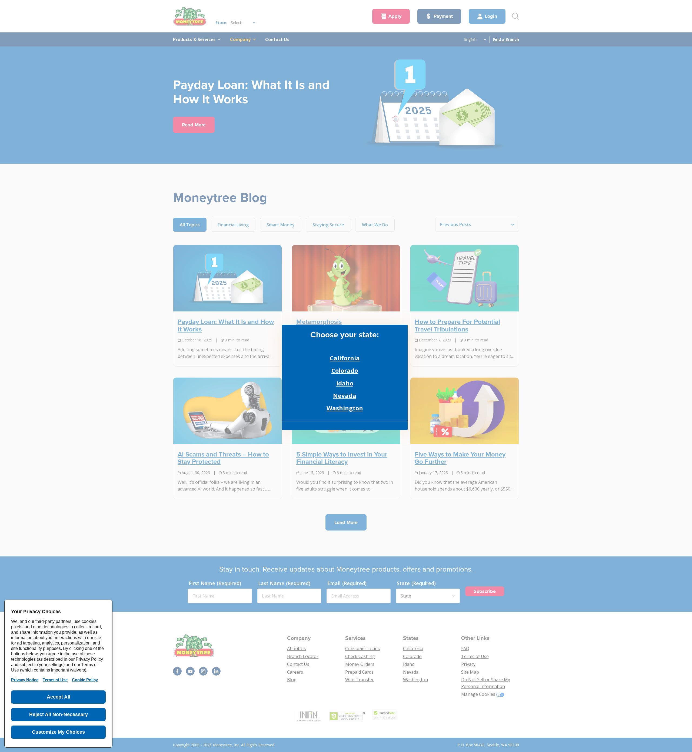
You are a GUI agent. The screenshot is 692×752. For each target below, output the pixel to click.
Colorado (344, 370)
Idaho (344, 383)
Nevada (344, 395)
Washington (345, 408)
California (345, 358)
